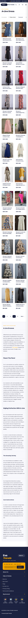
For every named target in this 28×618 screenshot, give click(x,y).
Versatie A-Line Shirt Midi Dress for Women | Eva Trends (20, 39)
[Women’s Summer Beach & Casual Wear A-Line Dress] (7, 102)
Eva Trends (15, 347)
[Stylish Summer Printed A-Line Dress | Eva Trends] (7, 174)
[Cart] (22, 5)
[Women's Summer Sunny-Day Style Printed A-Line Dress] (7, 222)
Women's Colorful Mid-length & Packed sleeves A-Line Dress (20, 232)
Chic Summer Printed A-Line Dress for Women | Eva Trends (20, 160)
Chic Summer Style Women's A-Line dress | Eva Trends (20, 184)
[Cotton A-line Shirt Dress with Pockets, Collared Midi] (7, 78)
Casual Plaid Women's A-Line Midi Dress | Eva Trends (20, 63)
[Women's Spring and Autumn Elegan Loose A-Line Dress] (20, 247)
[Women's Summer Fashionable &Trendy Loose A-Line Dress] (7, 150)
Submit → (20, 567)
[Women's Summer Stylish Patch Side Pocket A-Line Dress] (7, 198)
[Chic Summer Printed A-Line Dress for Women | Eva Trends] (20, 150)
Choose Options (8, 35)
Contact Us (5, 586)
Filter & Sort (13, 17)
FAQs (4, 584)
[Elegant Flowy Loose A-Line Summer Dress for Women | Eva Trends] (7, 126)
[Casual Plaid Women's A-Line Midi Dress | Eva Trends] (20, 53)
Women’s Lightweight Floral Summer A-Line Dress (20, 112)
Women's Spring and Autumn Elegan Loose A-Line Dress (20, 257)
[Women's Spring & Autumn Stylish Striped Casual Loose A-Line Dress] (20, 271)
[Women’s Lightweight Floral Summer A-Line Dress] (20, 102)
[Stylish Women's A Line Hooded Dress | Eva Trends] (20, 295)
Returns (5, 579)
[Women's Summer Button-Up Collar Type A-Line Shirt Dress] (7, 53)
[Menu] (26, 5)
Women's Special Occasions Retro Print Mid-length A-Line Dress (7, 257)
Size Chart (5, 581)
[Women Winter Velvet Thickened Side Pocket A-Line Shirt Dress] (7, 295)
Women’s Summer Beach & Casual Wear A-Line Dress (7, 112)
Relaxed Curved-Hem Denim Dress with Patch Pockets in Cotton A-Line (7, 39)
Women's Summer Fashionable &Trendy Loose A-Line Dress (7, 160)
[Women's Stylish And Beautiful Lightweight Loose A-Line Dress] (7, 271)
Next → (22, 316)
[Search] (16, 5)
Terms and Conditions (8, 591)
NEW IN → (21, 555)
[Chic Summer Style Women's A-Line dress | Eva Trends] (20, 174)
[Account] (19, 5)
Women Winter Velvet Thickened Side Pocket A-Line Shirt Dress (7, 305)
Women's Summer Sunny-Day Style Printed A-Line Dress (7, 232)
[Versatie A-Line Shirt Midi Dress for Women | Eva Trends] (20, 29)
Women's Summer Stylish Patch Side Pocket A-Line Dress (7, 208)
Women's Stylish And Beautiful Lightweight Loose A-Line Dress (7, 281)
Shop (3, 4)
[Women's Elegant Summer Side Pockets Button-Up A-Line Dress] (20, 78)
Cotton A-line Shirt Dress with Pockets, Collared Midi (7, 87)
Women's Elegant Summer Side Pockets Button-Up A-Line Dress (20, 87)
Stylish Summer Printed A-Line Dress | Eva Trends (7, 184)
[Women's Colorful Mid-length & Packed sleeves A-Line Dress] (20, 222)
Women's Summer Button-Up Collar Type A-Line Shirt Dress (7, 63)
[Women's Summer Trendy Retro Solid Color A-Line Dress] (20, 126)
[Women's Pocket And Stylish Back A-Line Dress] (20, 198)
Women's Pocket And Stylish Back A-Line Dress (20, 208)
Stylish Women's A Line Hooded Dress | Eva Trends (20, 305)
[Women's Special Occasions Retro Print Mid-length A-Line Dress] (7, 247)
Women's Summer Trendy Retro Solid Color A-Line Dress (20, 136)
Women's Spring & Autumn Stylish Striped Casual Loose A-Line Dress (20, 281)
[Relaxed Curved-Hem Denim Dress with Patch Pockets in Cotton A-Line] (7, 29)
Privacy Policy (6, 588)
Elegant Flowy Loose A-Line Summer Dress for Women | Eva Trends (7, 136)
